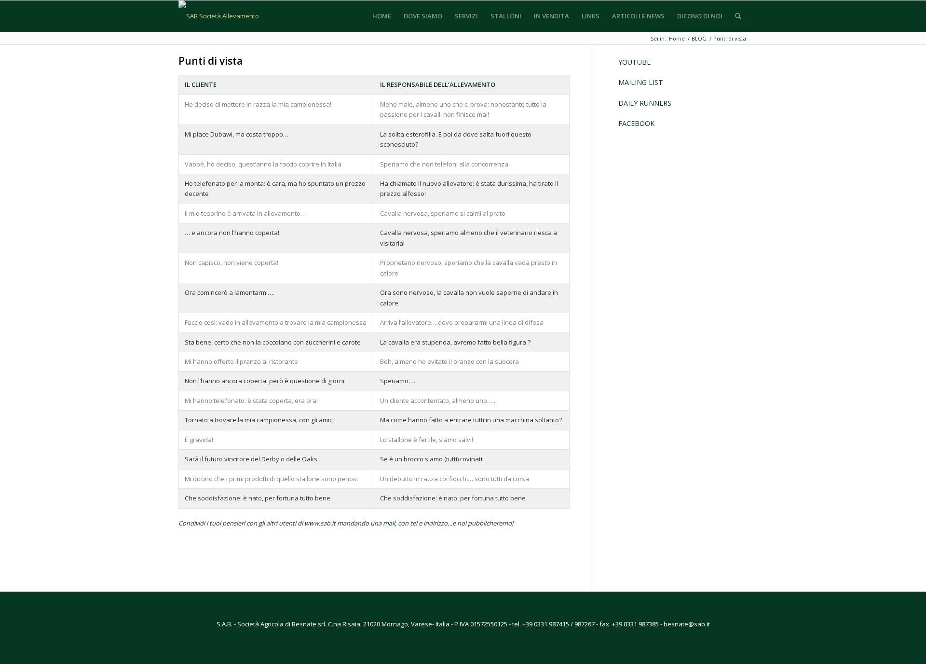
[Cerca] (738, 16)
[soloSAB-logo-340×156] (225, 16)
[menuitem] (381, 16)
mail (389, 523)
